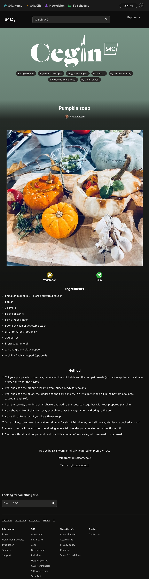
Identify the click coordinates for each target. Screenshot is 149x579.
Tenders (6, 550)
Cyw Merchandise (40, 565)
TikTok (46, 520)
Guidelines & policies (13, 539)
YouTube (7, 520)
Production (8, 545)
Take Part (36, 576)
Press (5, 534)
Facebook (34, 520)
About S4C (37, 534)
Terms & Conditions (70, 555)
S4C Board (37, 539)
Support (6, 555)
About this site (68, 534)
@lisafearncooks (81, 457)
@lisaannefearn (79, 465)
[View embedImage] (75, 198)
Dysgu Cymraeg (39, 560)
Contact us (94, 534)
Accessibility (66, 539)
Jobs (33, 545)
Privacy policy (67, 545)
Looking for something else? (20, 495)
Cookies (64, 550)
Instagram (20, 520)
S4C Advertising (39, 571)
